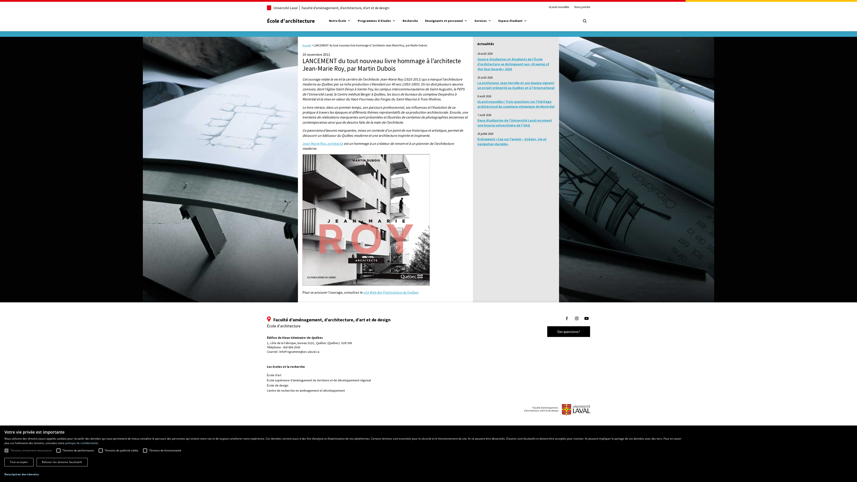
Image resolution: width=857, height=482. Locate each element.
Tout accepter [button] (19, 462)
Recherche (410, 21)
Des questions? (568, 331)
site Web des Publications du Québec (391, 292)
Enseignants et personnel (444, 21)
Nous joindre (582, 7)
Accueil (306, 45)
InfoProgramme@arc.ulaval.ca (299, 352)
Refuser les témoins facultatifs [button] (62, 462)
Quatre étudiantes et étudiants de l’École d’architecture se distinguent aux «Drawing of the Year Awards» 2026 (513, 64)
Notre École (337, 21)
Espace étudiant (510, 21)
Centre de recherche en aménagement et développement (306, 391)
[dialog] (428, 454)
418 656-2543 (291, 347)
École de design (277, 385)
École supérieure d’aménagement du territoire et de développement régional (319, 380)
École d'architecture (291, 20)
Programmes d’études (374, 21)
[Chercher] (584, 21)
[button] (21, 474)
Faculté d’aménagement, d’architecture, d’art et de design (345, 8)
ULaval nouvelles (559, 7)
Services (480, 21)
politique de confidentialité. (82, 443)
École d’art (274, 375)
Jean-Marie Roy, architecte (322, 143)
